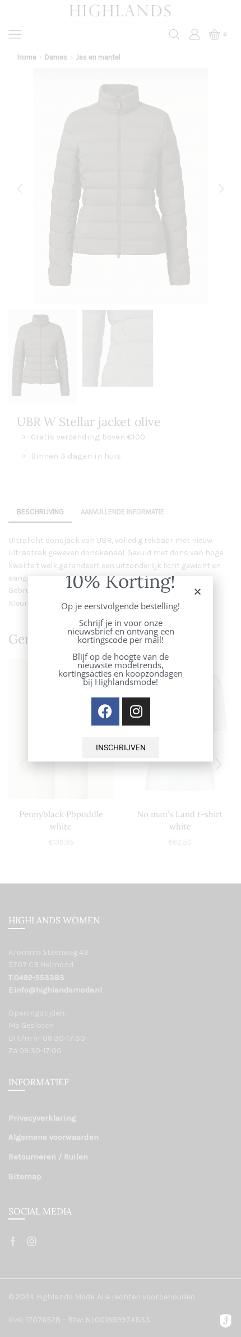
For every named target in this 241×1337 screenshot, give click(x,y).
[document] (120, 668)
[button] (197, 591)
